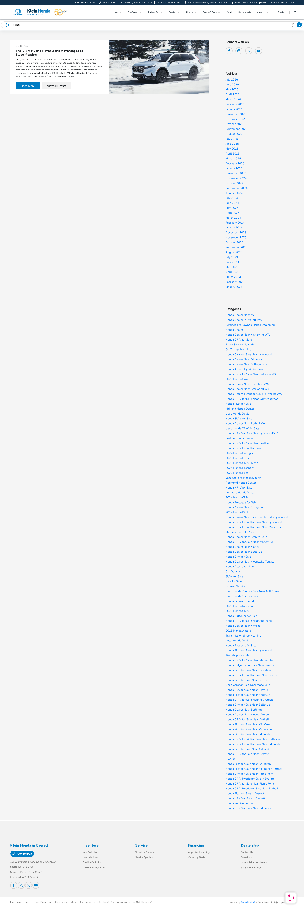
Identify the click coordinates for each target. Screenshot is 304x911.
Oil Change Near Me (238, 349)
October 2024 (234, 183)
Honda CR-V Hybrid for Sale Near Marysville (254, 527)
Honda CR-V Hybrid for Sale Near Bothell (252, 788)
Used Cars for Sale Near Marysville (248, 685)
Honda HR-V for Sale (239, 488)
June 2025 (232, 144)
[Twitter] (248, 50)
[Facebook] (229, 50)
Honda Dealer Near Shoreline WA (247, 384)
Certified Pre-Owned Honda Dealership (251, 325)
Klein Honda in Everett (20, 902)
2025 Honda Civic (237, 379)
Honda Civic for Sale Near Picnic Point (249, 774)
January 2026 (234, 109)
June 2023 (232, 262)
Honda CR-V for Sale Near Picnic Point (250, 784)
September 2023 (237, 247)
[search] (295, 13)
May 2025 (232, 149)
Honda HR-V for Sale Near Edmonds (248, 808)
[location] (185, 2)
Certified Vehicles (92, 862)
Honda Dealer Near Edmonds (244, 359)
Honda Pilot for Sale (238, 404)
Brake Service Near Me (240, 345)
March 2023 (233, 277)
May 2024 (232, 208)
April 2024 (233, 213)
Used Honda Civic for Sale (242, 596)
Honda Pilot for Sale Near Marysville (249, 729)
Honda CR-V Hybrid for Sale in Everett (250, 779)
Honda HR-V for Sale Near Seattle (247, 754)
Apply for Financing (199, 852)
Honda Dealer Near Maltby (242, 547)
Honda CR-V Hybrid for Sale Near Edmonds (253, 744)
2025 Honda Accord (238, 631)
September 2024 (237, 188)
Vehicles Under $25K (94, 867)
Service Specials (144, 857)
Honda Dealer (234, 330)
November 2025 (236, 119)
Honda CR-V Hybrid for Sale (243, 448)
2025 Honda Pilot (237, 473)
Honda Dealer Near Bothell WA (246, 423)
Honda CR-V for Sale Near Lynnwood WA (252, 399)
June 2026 (232, 85)
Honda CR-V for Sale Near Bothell (247, 719)
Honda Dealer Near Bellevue (244, 552)
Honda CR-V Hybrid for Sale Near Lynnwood (254, 522)
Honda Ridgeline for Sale (241, 616)
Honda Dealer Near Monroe (243, 626)
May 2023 (232, 267)
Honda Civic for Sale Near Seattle (247, 690)
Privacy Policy (39, 902)
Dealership (250, 845)
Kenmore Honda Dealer (240, 493)
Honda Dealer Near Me (240, 315)
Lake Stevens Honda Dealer (243, 478)
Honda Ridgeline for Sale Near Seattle (250, 665)
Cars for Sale (234, 581)
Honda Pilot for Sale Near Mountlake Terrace (254, 769)
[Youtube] (258, 50)
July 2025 (232, 139)
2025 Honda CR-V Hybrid (242, 463)
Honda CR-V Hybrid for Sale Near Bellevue (253, 739)
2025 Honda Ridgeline (240, 606)
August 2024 (234, 193)
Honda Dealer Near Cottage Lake (246, 364)
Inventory (91, 845)
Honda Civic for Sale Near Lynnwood (249, 354)
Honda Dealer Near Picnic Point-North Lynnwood (257, 517)
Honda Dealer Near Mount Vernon (247, 715)
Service (141, 845)
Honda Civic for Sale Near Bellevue (248, 705)
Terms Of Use (54, 902)
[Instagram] (238, 50)
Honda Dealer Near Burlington (245, 710)
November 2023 (236, 237)
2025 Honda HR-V (237, 458)
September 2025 (237, 129)
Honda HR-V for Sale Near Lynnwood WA (252, 433)
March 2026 (233, 99)
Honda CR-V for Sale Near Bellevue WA (251, 374)
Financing (196, 845)
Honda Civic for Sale (238, 557)
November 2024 (236, 178)
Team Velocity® (248, 902)
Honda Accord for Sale (240, 567)
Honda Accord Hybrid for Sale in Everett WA (254, 394)
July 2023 (232, 257)
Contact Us (24, 854)
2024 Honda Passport (240, 468)
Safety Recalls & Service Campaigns (113, 902)
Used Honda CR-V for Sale (242, 428)
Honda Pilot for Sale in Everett (245, 793)
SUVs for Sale (234, 576)
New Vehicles (90, 852)
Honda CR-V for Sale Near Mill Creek (249, 700)
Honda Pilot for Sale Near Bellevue (248, 695)
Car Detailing (234, 571)
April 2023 (233, 272)
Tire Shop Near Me (237, 655)
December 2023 (236, 232)
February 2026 (235, 104)
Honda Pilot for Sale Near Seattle (247, 680)
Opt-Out (136, 902)
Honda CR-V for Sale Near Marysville (249, 660)
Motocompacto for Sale (240, 532)
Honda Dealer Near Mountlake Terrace (250, 562)
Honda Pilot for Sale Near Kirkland (247, 749)
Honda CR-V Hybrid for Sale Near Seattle (252, 675)
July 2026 (232, 80)
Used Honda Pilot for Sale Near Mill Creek (252, 591)
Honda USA (146, 902)
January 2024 (234, 228)
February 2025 (235, 163)
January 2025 (234, 168)
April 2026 (233, 94)
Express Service (236, 586)
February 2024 (235, 223)
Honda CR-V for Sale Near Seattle (247, 443)
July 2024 (232, 198)
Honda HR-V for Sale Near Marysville (249, 542)
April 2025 (233, 154)
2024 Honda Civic (237, 497)
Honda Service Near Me (240, 601)
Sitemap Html (77, 902)
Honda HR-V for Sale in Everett (245, 798)
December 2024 (236, 173)
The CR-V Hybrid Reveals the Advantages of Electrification (49, 53)
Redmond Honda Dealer (241, 483)
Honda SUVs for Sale (239, 419)
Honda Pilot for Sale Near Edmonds (248, 734)
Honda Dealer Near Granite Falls (246, 537)
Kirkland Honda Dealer (240, 409)
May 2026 (232, 89)
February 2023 (235, 282)
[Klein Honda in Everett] (40, 12)
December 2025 (236, 114)
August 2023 (234, 252)
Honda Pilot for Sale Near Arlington (248, 764)
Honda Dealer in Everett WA (244, 320)
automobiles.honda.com (254, 862)
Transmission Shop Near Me (243, 636)
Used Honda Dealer (238, 414)
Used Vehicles (90, 857)
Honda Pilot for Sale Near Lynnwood (249, 650)
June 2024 (232, 203)
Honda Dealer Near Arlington (244, 507)
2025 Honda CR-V (237, 611)
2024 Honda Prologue (240, 453)
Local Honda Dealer (238, 641)
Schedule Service (144, 852)
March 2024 (233, 218)
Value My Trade (196, 857)
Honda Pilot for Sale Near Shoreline (248, 670)
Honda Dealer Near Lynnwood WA (248, 389)
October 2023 (234, 242)
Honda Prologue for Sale (241, 502)
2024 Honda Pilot (237, 512)
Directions (246, 857)
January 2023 (234, 287)
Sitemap (65, 902)
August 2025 (234, 134)
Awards (230, 759)
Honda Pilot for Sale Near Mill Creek (249, 724)
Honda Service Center (239, 803)
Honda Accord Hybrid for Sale (244, 369)
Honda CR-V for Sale (239, 340)
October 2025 (234, 124)
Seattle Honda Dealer (239, 438)
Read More (28, 86)
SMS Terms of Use (251, 867)
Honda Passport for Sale (241, 645)
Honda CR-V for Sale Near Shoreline (249, 621)
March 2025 (233, 158)
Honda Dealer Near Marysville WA (248, 335)
